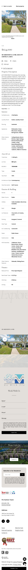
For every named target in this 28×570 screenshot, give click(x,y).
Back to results (8, 6)
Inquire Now (14, 432)
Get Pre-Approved (7, 68)
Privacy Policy (21, 483)
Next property (20, 6)
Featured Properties (7, 530)
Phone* (4, 412)
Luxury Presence (17, 562)
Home (3, 528)
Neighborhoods (19, 530)
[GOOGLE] (8, 521)
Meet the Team (19, 528)
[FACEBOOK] (3, 521)
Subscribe (22, 474)
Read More (4, 108)
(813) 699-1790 (5, 503)
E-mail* (3, 406)
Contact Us (14, 459)
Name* (3, 401)
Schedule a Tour (14, 568)
